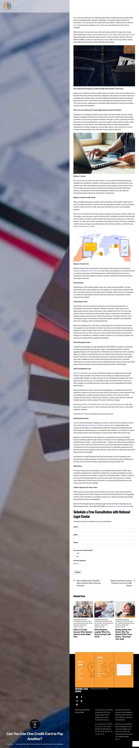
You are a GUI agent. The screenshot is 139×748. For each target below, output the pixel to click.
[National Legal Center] (7, 10)
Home (96, 2)
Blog (119, 2)
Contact (126, 2)
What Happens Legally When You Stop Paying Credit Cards (102, 633)
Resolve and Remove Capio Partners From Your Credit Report (121, 583)
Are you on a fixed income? (83, 550)
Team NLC (10, 744)
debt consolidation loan (83, 373)
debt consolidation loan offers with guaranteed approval (103, 404)
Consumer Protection (22, 744)
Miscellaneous (58, 744)
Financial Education (47, 744)
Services (111, 2)
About (102, 2)
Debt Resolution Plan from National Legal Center (96, 425)
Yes (78, 553)
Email (75, 535)
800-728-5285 (100, 666)
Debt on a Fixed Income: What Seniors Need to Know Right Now (82, 633)
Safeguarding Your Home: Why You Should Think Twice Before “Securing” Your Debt (123, 634)
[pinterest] (77, 704)
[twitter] (77, 697)
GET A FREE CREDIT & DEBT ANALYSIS (124, 669)
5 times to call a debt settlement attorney (116, 34)
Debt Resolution (35, 744)
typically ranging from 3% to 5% (84, 271)
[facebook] (81, 697)
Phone (76, 542)
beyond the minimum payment (84, 226)
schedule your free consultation (118, 506)
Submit (77, 572)
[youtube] (81, 700)
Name (76, 527)
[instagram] (77, 700)
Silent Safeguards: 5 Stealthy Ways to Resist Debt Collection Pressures (89, 583)
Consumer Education (80, 619)
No (78, 556)
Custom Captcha (79, 560)
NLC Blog (84, 414)
